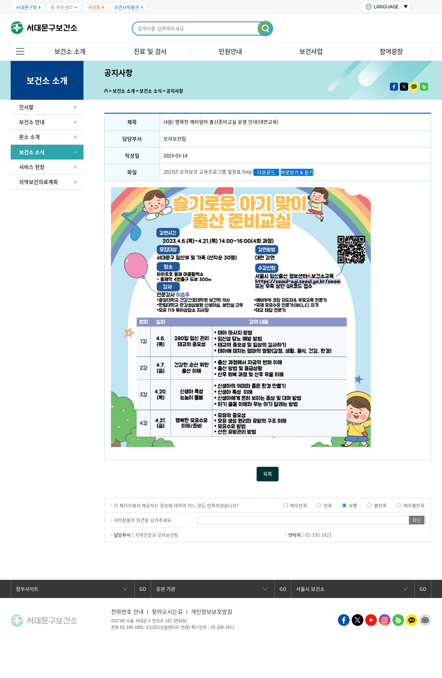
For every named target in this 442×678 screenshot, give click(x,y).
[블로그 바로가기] (398, 619)
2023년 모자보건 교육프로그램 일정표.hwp (207, 171)
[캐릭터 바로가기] (425, 619)
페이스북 (394, 87)
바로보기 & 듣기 (297, 172)
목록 (267, 473)
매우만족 (298, 505)
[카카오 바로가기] (412, 619)
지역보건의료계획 (38, 182)
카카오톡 (414, 87)
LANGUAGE (386, 6)
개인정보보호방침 (211, 611)
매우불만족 (414, 505)
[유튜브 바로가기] (371, 619)
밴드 (424, 87)
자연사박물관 (126, 7)
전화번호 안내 (127, 611)
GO (142, 589)
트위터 (404, 87)
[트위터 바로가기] (357, 619)
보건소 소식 (32, 152)
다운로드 (266, 172)
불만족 (380, 505)
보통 (353, 505)
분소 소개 (29, 137)
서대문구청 (26, 7)
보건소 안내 (32, 122)
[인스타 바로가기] (385, 619)
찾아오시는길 (167, 611)
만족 (328, 505)
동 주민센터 (61, 7)
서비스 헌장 (32, 167)
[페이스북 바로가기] (344, 619)
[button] (266, 29)
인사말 (26, 107)
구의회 (94, 7)
